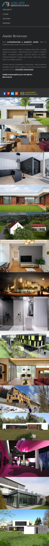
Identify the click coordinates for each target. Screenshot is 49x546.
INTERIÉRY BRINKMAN (24, 69)
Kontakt (6, 23)
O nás (5, 14)
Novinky (7, 19)
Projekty (7, 10)
